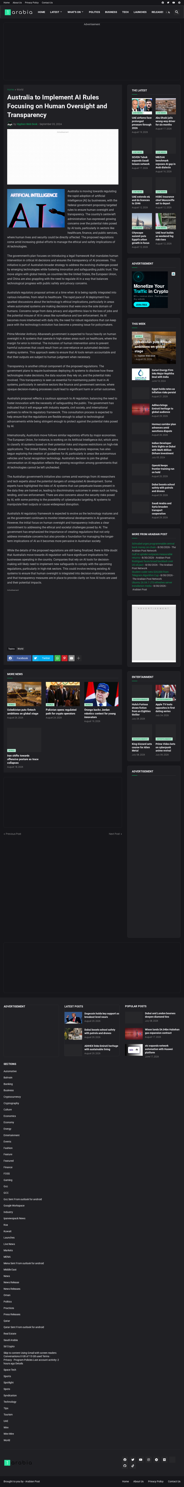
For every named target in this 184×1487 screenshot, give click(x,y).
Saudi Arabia (11, 1340)
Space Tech (10, 1369)
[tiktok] (133, 1466)
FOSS (7, 1173)
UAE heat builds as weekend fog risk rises (165, 236)
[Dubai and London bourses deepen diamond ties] (134, 1017)
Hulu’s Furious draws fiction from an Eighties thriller (141, 709)
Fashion (8, 1148)
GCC (6, 1192)
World (20, 89)
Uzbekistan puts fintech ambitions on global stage (22, 711)
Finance (8, 1167)
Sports (7, 1376)
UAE (6, 1421)
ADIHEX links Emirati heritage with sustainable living (101, 1047)
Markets (8, 1250)
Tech (125, 12)
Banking (8, 1084)
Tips (6, 1408)
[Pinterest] (64, 658)
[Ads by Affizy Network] (173, 274)
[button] (168, 12)
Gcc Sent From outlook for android (23, 1199)
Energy (7, 1128)
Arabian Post (32, 1481)
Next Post (114, 833)
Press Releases (12, 1314)
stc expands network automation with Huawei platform (159, 1049)
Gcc (6, 1186)
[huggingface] (172, 1460)
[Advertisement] (92, 55)
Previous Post (13, 833)
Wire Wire (9, 1433)
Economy (9, 1122)
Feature (8, 1154)
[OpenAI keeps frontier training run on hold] (141, 469)
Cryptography (11, 1103)
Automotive (10, 1071)
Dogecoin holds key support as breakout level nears (101, 1015)
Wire (6, 1427)
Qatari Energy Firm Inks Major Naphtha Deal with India (163, 373)
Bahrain (8, 1077)
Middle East (10, 1269)
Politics (94, 12)
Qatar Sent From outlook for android (24, 1327)
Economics (10, 1116)
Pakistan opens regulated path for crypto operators (61, 711)
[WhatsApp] (57, 658)
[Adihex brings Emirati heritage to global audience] (141, 409)
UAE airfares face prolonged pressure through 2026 (142, 122)
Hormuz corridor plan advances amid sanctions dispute (164, 427)
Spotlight (9, 1382)
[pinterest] (179, 2)
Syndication (10, 1395)
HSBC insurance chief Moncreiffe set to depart (165, 200)
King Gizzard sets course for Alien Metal (142, 747)
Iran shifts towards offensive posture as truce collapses (22, 759)
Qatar (7, 1320)
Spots (7, 1389)
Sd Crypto (9, 1346)
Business (111, 12)
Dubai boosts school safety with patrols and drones (163, 488)
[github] (125, 1466)
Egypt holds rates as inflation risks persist (164, 391)
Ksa (6, 1224)
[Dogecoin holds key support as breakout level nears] (73, 1018)
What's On (74, 12)
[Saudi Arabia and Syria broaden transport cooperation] (141, 507)
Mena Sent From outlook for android (24, 1263)
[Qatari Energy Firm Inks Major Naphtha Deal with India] (141, 374)
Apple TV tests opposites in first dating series (165, 708)
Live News (9, 1244)
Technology (10, 1401)
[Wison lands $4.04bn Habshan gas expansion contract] (134, 1034)
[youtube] (173, 2)
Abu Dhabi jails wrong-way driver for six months (165, 121)
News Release (11, 1282)
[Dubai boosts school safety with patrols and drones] (141, 489)
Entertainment (12, 1135)
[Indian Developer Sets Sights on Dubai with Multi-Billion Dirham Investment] (141, 447)
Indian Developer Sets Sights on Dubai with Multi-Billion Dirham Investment (164, 448)
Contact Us (47, 2)
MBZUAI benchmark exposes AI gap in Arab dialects (166, 162)
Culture (8, 1109)
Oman (7, 1295)
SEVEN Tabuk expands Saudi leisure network (141, 160)
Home (7, 2)
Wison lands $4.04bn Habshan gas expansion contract (162, 1031)
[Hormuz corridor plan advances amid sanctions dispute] (141, 428)
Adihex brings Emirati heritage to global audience (162, 408)
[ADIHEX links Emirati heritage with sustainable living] (73, 1050)
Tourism (8, 1414)
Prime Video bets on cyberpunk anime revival (165, 747)
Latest (54, 12)
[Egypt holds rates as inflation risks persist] (141, 393)
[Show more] (78, 658)
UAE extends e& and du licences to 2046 (141, 200)
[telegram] (156, 1460)
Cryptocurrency (12, 1096)
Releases (158, 12)
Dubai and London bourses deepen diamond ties (160, 1015)
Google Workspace (14, 1205)
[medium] (164, 1460)
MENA (7, 1256)
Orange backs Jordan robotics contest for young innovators (100, 713)
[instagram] (149, 1460)
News (7, 1276)
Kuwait (8, 1231)
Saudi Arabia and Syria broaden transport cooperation (161, 508)
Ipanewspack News (14, 1218)
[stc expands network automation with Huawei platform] (134, 1050)
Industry (8, 1212)
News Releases (12, 1288)
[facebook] (163, 2)
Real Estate (10, 1333)
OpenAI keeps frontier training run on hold (163, 469)
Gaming (8, 1180)
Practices (9, 1308)
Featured (9, 1160)
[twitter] (168, 2)
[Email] (71, 658)
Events (7, 1141)
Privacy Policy (32, 2)
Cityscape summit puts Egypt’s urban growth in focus (140, 237)
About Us (17, 2)
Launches (140, 12)
